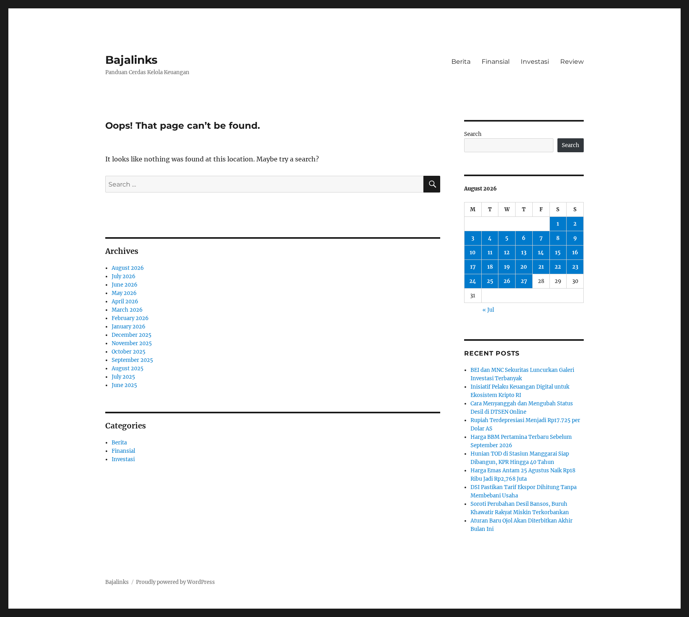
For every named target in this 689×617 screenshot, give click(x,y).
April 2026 (125, 301)
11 (490, 252)
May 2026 (124, 293)
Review (572, 61)
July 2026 (124, 276)
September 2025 (132, 360)
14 (541, 252)
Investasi (535, 61)
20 (523, 266)
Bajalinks (131, 60)
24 (472, 281)
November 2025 (132, 343)
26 (507, 281)
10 (473, 252)
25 (490, 281)
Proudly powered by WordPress (175, 582)
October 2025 (129, 351)
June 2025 (124, 385)
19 (507, 266)
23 (575, 266)
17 (473, 266)
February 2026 (130, 318)
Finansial (496, 61)
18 (490, 266)
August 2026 (128, 268)
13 (523, 252)
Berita (460, 61)
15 (558, 252)
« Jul (488, 310)
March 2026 (127, 310)
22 (558, 266)
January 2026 (129, 326)
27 (524, 281)
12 (507, 252)
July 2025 (123, 376)
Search (473, 134)
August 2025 (128, 368)
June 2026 (125, 284)
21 (541, 266)
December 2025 (132, 335)
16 (575, 252)
